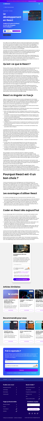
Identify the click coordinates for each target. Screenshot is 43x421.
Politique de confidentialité (8, 417)
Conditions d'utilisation (18, 417)
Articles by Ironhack (16, 31)
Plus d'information (33, 409)
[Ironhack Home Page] (6, 3)
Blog (10, 379)
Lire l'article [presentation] (10, 310)
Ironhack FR (5, 379)
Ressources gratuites (32, 1)
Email (6, 359)
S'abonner (21, 370)
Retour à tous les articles (9, 7)
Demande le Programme (21, 279)
